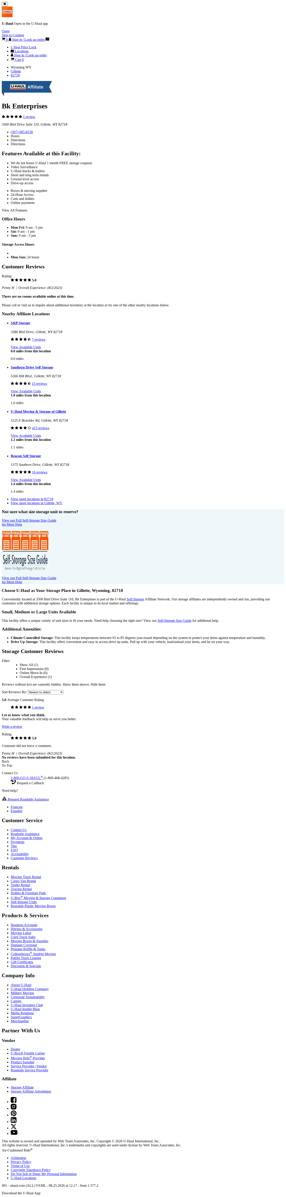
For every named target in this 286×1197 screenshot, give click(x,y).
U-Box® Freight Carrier (28, 1053)
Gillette (16, 71)
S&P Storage (20, 323)
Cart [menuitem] (19, 60)
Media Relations (22, 1013)
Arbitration (18, 1158)
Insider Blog (25, 1009)
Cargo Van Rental (23, 881)
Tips (14, 846)
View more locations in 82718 (32, 499)
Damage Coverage (24, 945)
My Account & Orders (26, 838)
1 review (29, 117)
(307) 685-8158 (22, 132)
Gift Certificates (22, 962)
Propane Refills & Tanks (28, 949)
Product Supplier (22, 1062)
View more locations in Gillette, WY (36, 503)
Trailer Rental (20, 885)
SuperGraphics (21, 1017)
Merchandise (20, 1021)
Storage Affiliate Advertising (31, 1091)
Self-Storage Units (24, 902)
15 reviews (39, 384)
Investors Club (27, 1005)
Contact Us (19, 830)
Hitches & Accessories (26, 929)
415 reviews (40, 428)
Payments (17, 842)
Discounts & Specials (26, 966)
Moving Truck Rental (26, 877)
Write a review (12, 726)
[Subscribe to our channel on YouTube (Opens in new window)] (14, 1133)
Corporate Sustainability (28, 997)
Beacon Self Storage (26, 456)
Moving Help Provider (28, 1058)
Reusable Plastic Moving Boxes (33, 906)
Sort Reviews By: (15, 692)
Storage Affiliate (22, 1087)
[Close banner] (5, 4)
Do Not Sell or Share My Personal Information (44, 1174)
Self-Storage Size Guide (174, 620)
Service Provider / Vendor (29, 1066)
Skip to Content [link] (13, 35)
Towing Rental (21, 889)
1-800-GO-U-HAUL (27, 778)
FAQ (14, 850)
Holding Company (30, 989)
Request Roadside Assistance (28, 799)
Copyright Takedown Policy (31, 1170)
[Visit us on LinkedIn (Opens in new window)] (14, 1122)
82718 (15, 75)
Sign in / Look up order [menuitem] (30, 55)
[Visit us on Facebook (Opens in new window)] (14, 1102)
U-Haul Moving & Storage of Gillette (38, 411)
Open (6, 31)
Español (16, 811)
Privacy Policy (21, 1162)
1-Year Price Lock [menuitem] (23, 47)
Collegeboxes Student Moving (33, 954)
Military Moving (22, 993)
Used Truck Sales (23, 937)
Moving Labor (21, 933)
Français (17, 807)
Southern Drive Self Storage (32, 367)
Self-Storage (135, 599)
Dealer (15, 1049)
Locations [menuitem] (21, 51)
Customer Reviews (24, 858)
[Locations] (47, 39)
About (21, 985)
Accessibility (20, 854)
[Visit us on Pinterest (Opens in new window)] (14, 1115)
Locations (23, 1178)
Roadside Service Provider (29, 1070)
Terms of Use (20, 1166)
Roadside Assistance (25, 834)
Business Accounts (24, 925)
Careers (16, 1001)
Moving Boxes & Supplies (29, 941)
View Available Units (26, 347)
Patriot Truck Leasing (26, 958)
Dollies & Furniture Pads (28, 893)
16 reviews (39, 472)
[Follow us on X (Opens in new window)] (14, 1128)
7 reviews (38, 339)
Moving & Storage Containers (38, 898)
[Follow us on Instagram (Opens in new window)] (14, 1108)
